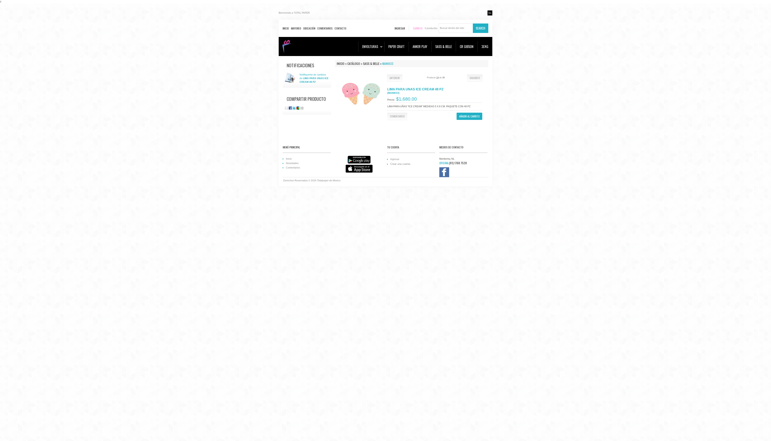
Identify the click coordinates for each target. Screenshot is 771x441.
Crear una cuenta (400, 163)
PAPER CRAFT (396, 46)
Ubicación (309, 28)
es (490, 13)
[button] (394, 78)
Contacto (340, 28)
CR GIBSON (466, 46)
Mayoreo (296, 28)
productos (431, 28)
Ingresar (394, 159)
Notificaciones (300, 65)
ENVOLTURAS (370, 46)
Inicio (285, 28)
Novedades (292, 163)
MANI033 (387, 63)
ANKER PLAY (420, 46)
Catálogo (353, 63)
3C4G (484, 46)
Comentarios (324, 28)
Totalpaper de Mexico (329, 180)
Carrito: (418, 28)
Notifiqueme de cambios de (314, 78)
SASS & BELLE (443, 46)
